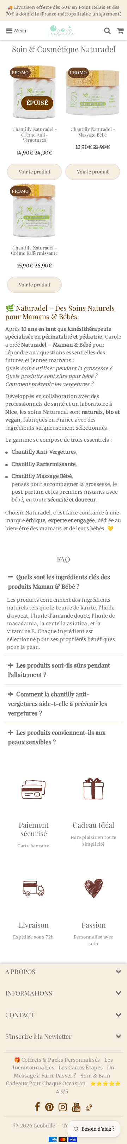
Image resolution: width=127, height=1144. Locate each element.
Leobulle (44, 1126)
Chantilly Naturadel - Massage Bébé (93, 132)
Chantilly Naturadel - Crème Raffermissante (34, 250)
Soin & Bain (95, 1076)
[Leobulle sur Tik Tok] (89, 1109)
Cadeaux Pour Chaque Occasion (46, 1083)
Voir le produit (34, 171)
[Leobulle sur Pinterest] (50, 1109)
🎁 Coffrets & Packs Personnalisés (57, 1060)
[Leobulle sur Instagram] (63, 1109)
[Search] (107, 30)
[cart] (120, 30)
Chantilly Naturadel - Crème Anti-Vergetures (34, 134)
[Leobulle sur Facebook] (38, 1109)
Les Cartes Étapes (81, 1067)
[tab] (63, 582)
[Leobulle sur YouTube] (77, 1109)
